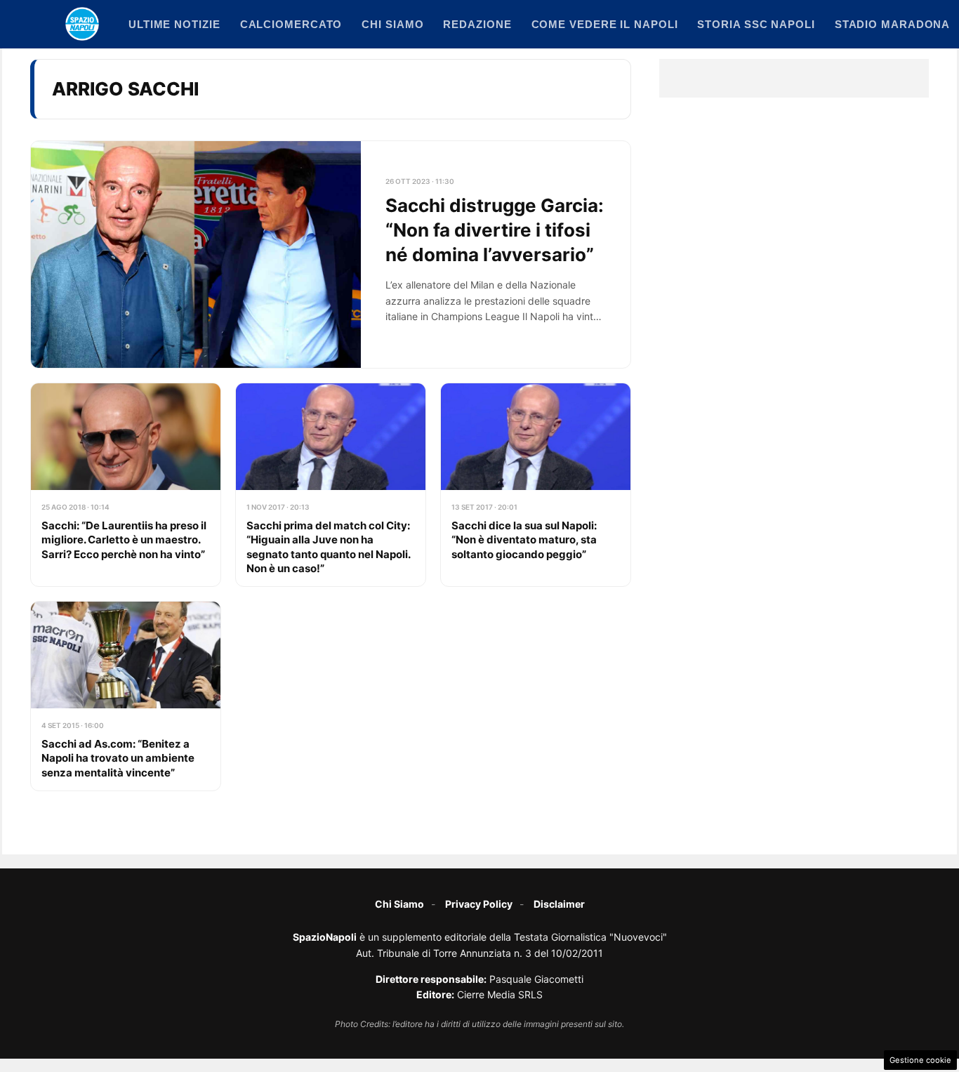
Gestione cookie (920, 1060)
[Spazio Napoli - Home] (82, 24)
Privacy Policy (478, 904)
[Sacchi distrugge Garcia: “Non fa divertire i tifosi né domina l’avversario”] (330, 255)
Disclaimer (559, 904)
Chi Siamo (399, 904)
